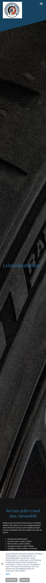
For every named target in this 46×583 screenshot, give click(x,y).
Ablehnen (25, 580)
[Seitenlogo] (12, 10)
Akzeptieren (11, 580)
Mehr (8, 574)
